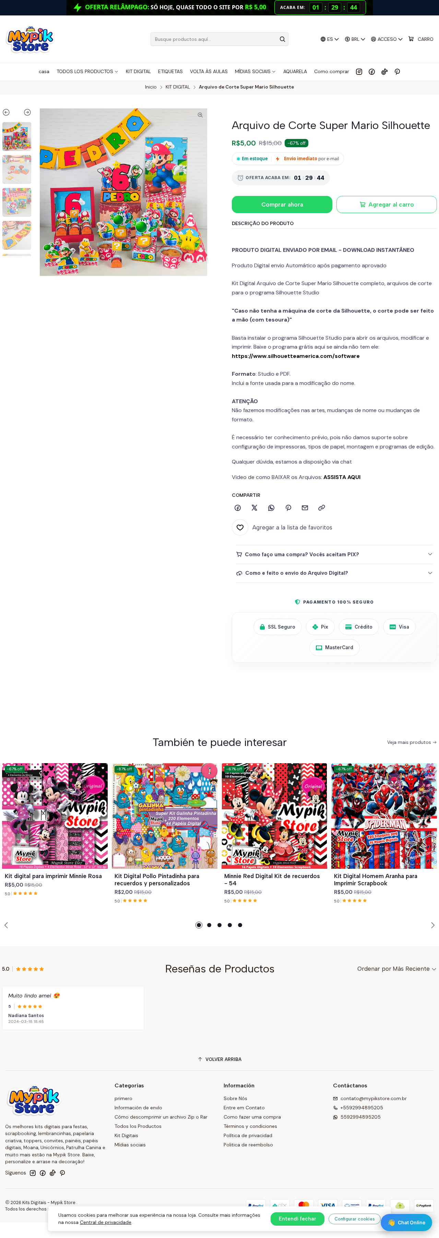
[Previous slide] (9, 113)
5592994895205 (361, 1117)
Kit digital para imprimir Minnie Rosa (53, 876)
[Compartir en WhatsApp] (271, 508)
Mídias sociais (130, 1145)
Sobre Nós (235, 1098)
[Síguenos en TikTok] (384, 71)
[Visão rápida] (99, 824)
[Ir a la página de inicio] (30, 39)
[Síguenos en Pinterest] (397, 71)
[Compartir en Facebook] (238, 508)
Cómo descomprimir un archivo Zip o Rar (161, 1117)
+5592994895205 (362, 1108)
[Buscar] (282, 39)
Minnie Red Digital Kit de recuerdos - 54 (272, 880)
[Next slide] (24, 113)
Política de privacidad (248, 1135)
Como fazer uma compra (252, 1117)
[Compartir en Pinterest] (288, 508)
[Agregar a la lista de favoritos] (99, 808)
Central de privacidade (105, 1222)
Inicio (151, 87)
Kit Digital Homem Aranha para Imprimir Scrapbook (375, 880)
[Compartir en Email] (305, 508)
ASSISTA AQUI (341, 477)
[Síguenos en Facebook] (372, 71)
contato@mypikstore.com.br (374, 1098)
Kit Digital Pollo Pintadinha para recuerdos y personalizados (157, 880)
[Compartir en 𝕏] (254, 508)
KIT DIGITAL (178, 87)
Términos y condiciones (250, 1126)
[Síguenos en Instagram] (359, 71)
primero (123, 1098)
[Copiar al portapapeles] (322, 508)
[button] (199, 925)
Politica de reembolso (248, 1145)
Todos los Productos (138, 1126)
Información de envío (138, 1108)
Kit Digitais (126, 1135)
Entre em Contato (244, 1108)
